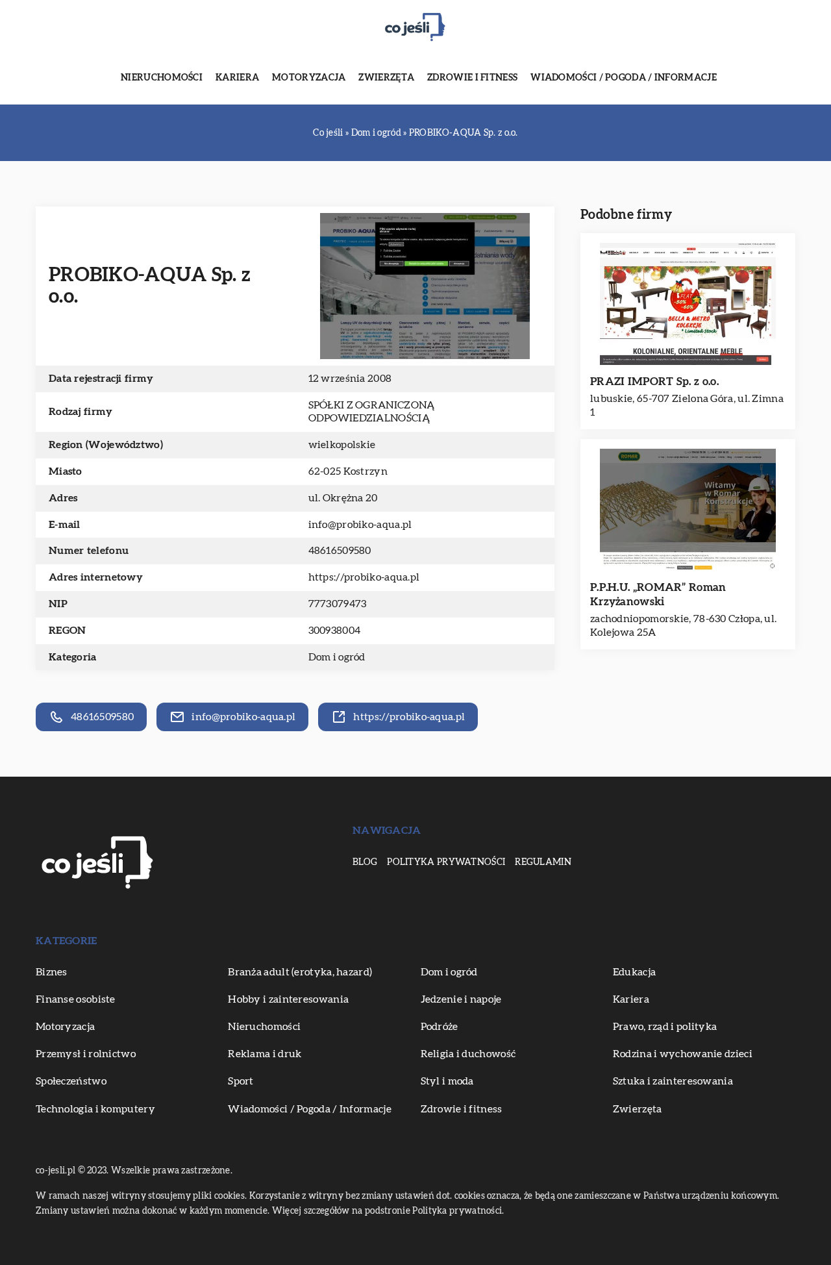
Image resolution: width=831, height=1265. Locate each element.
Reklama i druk (264, 1054)
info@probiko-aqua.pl (360, 525)
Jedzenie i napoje (461, 999)
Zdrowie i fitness (472, 77)
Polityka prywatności (446, 862)
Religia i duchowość (468, 1054)
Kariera (237, 77)
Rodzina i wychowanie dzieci (682, 1054)
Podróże (439, 1026)
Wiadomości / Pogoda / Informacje (623, 77)
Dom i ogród (337, 657)
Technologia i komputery (95, 1109)
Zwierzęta (386, 77)
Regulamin (543, 862)
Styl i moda (447, 1081)
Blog (365, 862)
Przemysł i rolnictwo (86, 1054)
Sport (241, 1081)
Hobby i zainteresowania (288, 999)
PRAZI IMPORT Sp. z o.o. (654, 381)
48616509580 (339, 550)
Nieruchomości (162, 77)
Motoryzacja (308, 77)
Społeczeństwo (71, 1081)
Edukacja (634, 972)
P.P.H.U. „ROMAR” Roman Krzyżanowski (658, 594)
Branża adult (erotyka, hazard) (300, 972)
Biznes (52, 972)
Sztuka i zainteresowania (673, 1081)
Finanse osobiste (76, 999)
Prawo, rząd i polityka (665, 1026)
